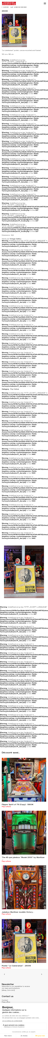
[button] (45, 3)
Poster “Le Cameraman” (16, 966)
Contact (5, 1000)
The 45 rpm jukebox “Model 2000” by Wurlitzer (23, 857)
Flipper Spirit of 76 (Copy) (17, 804)
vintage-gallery (15, 239)
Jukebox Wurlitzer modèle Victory (17, 912)
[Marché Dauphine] (9, 3)
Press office (6, 1002)
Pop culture (6, 806)
